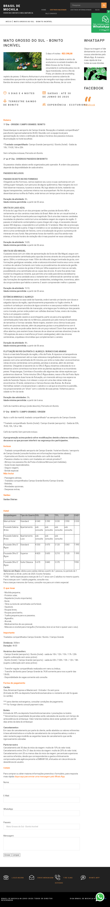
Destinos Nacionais (58, 10)
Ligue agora (18, 878)
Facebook (89, 105)
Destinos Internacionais (80, 10)
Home (43, 10)
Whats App (94, 878)
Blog (97, 10)
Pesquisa (104, 5)
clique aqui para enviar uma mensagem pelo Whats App (39, 776)
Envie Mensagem (45, 878)
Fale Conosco (51, 14)
